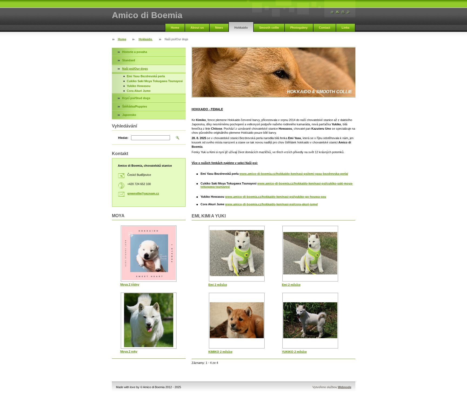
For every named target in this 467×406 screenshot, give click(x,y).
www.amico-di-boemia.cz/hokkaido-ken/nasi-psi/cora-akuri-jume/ (271, 204)
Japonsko (129, 114)
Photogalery (299, 27)
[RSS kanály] (348, 12)
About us (197, 27)
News (219, 27)
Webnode (344, 387)
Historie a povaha (134, 51)
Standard (128, 60)
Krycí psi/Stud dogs (136, 98)
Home (175, 27)
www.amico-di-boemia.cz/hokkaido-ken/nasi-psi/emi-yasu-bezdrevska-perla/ (293, 173)
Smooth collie (269, 27)
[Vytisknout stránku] (343, 12)
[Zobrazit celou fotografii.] (236, 253)
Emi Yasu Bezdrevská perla (146, 76)
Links (345, 27)
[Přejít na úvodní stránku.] (332, 12)
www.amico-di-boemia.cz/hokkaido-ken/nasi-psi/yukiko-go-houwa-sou (275, 196)
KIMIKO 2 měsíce (220, 351)
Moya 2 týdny (129, 284)
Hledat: (123, 137)
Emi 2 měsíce (217, 284)
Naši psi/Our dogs (135, 68)
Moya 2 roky (128, 351)
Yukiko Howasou (139, 86)
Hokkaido (241, 27)
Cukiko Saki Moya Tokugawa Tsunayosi (155, 81)
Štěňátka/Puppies (134, 106)
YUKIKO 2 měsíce (294, 351)
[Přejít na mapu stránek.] (337, 12)
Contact (324, 27)
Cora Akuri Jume (139, 90)
